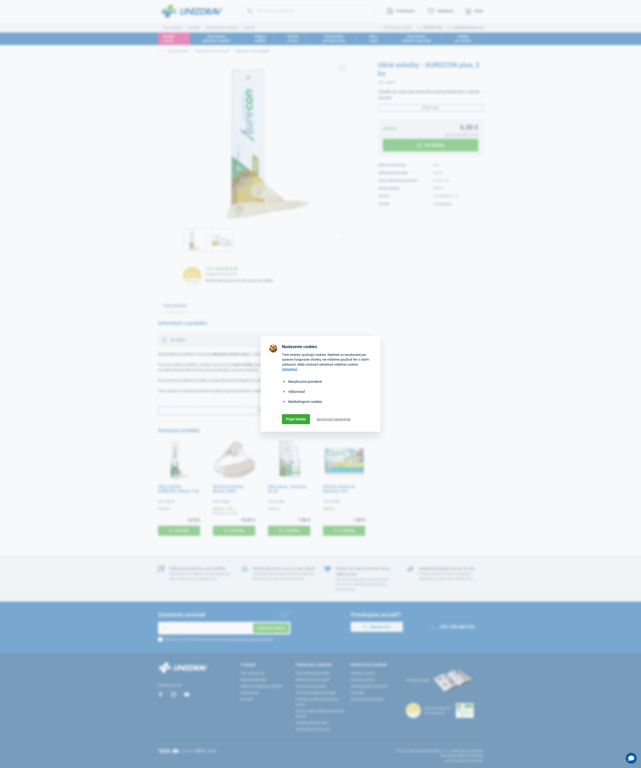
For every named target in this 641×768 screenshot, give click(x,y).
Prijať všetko (296, 419)
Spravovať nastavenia (333, 419)
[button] (631, 758)
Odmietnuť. (290, 369)
